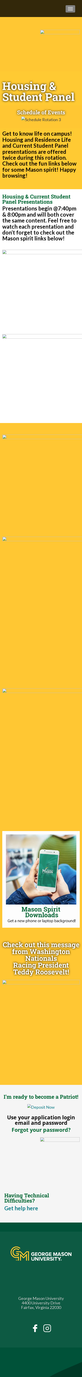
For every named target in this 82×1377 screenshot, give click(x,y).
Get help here (21, 1208)
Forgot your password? (41, 1129)
